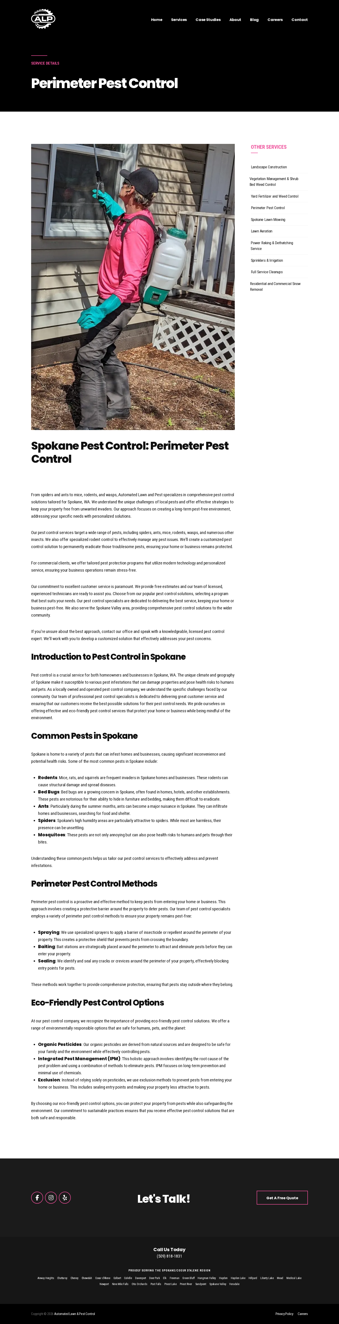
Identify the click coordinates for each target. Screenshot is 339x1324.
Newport (104, 1284)
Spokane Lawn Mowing (268, 219)
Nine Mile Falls (120, 1284)
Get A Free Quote (282, 1198)
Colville (128, 1278)
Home (156, 19)
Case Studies (208, 19)
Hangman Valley (207, 1278)
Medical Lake (293, 1278)
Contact (299, 19)
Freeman (174, 1278)
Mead (280, 1278)
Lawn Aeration (262, 231)
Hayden (223, 1278)
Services (179, 19)
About (235, 19)
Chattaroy (62, 1278)
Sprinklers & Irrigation (267, 260)
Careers (275, 19)
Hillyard (253, 1278)
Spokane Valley (217, 1284)
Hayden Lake (238, 1278)
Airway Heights (46, 1278)
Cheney (74, 1278)
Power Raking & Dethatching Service (272, 245)
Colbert (117, 1278)
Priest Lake (170, 1284)
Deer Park (154, 1278)
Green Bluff (188, 1278)
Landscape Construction (269, 167)
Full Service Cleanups (267, 272)
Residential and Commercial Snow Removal (275, 286)
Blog (254, 19)
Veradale (234, 1284)
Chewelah (87, 1278)
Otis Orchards (139, 1284)
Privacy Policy (284, 1314)
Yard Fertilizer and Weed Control (275, 196)
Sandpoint (200, 1284)
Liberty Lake (267, 1278)
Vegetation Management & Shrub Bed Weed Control (274, 181)
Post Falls (156, 1284)
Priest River (186, 1284)
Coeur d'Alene (102, 1278)
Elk (165, 1278)
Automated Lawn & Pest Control (74, 1314)
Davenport (140, 1278)
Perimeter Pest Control (268, 207)
